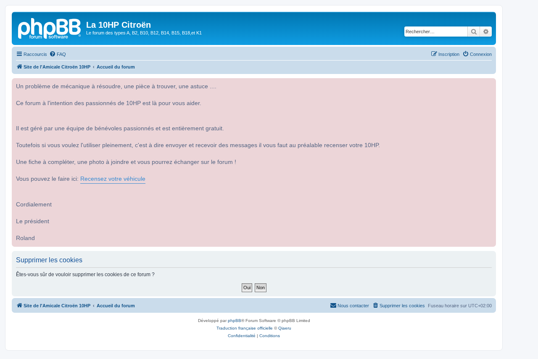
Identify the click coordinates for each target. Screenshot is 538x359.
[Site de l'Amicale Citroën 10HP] (50, 27)
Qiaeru (284, 328)
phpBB (234, 320)
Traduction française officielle (244, 328)
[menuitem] (57, 54)
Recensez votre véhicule (112, 179)
